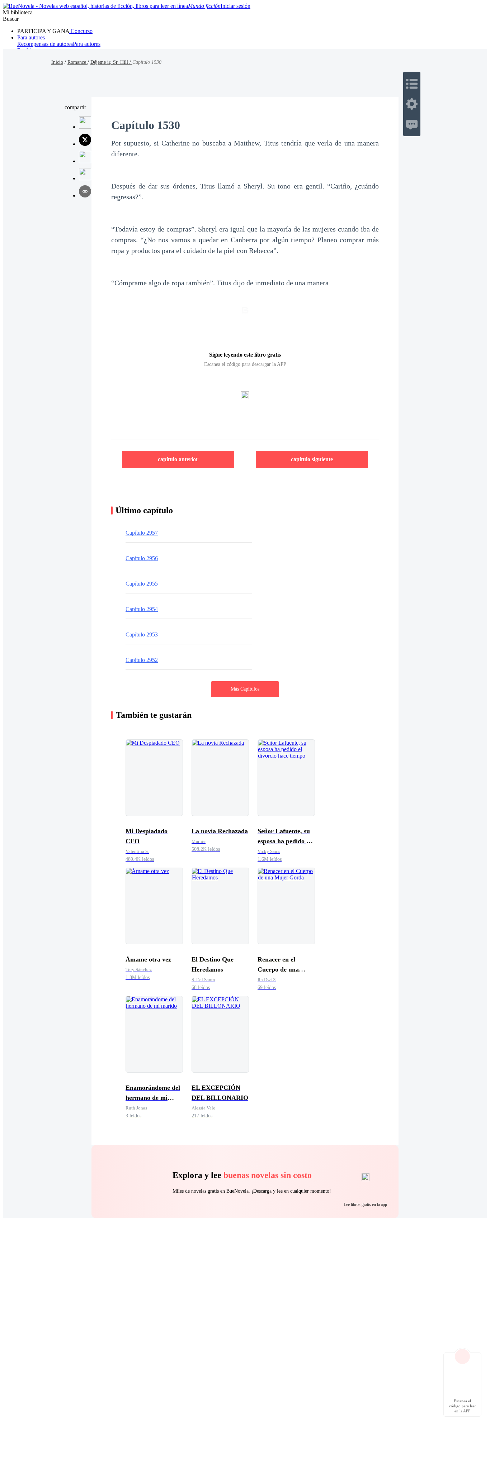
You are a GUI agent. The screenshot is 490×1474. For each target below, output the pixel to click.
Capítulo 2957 (142, 533)
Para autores (31, 37)
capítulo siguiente (312, 459)
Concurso (81, 31)
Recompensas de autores (45, 44)
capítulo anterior (178, 459)
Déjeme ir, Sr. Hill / (111, 62)
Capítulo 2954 (142, 609)
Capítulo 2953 (142, 634)
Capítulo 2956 (142, 558)
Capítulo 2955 (142, 584)
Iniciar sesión (235, 6)
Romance (77, 62)
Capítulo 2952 (142, 660)
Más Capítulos (245, 689)
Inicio (57, 62)
